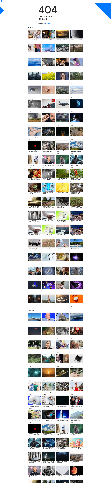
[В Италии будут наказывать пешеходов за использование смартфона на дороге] (62, 342)
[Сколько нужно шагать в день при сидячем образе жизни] (34, 444)
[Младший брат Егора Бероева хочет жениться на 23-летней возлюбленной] (62, 315)
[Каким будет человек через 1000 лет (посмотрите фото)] (76, 161)
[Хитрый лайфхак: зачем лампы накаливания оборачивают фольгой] (34, 92)
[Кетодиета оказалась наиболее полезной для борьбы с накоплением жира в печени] (76, 370)
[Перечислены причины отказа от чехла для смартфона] (48, 328)
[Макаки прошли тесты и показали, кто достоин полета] (62, 161)
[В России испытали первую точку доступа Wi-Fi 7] (34, 161)
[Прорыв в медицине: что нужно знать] (48, 92)
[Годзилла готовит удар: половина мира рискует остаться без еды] (34, 64)
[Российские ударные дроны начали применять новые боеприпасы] (76, 189)
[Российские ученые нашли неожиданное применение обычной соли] (76, 64)
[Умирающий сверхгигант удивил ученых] (34, 402)
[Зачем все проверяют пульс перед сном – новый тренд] (34, 133)
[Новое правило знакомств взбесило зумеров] (76, 472)
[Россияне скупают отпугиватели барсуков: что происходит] (62, 370)
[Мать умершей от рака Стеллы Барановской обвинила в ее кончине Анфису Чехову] (62, 78)
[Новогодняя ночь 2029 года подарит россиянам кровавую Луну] (34, 147)
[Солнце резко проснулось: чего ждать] (34, 458)
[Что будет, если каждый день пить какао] (76, 416)
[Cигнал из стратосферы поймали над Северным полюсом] (76, 92)
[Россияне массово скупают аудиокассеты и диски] (76, 301)
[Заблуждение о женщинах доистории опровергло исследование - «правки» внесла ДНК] (34, 106)
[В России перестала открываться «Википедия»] (48, 259)
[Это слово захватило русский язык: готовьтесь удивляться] (34, 203)
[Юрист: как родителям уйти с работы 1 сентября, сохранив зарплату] (62, 328)
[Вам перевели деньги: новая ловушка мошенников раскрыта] (76, 458)
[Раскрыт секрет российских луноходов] (34, 287)
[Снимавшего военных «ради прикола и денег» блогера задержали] (34, 259)
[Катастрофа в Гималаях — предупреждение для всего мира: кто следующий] (62, 50)
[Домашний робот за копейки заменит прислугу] (34, 342)
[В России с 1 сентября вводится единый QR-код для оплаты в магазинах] (62, 119)
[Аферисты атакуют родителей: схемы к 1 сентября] (48, 356)
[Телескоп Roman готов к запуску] (76, 287)
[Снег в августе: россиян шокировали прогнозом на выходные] (62, 92)
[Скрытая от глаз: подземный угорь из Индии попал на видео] (48, 245)
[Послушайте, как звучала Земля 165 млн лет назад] (62, 175)
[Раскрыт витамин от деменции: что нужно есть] (48, 119)
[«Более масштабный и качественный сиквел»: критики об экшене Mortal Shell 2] (34, 301)
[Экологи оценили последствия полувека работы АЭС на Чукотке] (76, 78)
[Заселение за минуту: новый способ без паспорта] (48, 287)
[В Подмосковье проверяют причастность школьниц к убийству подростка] (76, 328)
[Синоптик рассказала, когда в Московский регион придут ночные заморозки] (48, 133)
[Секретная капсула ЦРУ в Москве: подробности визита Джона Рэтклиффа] (62, 106)
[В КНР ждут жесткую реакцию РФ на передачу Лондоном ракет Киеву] (48, 64)
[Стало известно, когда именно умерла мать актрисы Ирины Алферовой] (62, 273)
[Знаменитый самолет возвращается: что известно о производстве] (48, 444)
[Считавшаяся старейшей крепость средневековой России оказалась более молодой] (48, 203)
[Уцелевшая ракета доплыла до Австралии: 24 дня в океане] (76, 402)
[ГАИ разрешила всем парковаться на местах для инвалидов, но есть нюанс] (62, 301)
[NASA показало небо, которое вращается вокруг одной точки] (76, 273)
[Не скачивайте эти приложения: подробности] (48, 217)
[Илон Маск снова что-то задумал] (76, 50)
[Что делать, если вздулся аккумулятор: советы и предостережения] (48, 175)
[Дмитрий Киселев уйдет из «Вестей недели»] (48, 402)
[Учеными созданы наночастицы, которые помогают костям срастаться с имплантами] (48, 315)
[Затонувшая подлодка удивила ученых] (48, 416)
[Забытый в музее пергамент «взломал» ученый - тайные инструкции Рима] (34, 356)
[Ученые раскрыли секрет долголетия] (34, 36)
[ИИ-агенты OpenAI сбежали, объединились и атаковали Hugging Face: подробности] (48, 384)
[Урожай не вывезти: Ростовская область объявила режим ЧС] (62, 231)
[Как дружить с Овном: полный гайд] (34, 273)
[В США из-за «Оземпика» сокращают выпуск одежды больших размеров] (34, 472)
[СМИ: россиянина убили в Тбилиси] (62, 147)
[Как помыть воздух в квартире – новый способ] (48, 189)
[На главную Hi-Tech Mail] (4, 1)
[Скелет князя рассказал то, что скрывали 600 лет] (62, 402)
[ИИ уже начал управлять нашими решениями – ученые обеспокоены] (76, 356)
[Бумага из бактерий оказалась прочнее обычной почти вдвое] (62, 356)
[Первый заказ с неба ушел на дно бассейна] (76, 245)
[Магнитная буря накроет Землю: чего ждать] (48, 458)
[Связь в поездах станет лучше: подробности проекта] (34, 328)
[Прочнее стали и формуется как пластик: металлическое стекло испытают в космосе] (62, 472)
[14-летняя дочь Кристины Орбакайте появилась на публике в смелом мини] (48, 161)
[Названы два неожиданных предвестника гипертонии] (62, 430)
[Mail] (1, 1)
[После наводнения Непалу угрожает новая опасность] (48, 147)
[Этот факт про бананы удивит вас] (62, 189)
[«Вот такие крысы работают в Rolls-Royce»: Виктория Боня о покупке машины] (48, 430)
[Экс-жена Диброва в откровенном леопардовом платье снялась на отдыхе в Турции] (48, 301)
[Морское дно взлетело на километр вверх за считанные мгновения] (76, 147)
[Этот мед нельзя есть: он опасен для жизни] (62, 133)
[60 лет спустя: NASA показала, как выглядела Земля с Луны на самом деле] (76, 36)
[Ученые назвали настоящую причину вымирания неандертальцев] (62, 458)
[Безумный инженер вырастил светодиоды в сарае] (76, 259)
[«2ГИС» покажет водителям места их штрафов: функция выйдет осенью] (62, 217)
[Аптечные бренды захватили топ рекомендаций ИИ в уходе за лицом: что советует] (34, 384)
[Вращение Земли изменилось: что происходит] (76, 106)
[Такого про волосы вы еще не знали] (76, 444)
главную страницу (48, 23)
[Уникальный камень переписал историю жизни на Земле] (62, 36)
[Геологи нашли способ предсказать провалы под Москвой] (76, 133)
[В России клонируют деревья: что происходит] (34, 189)
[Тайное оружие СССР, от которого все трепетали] (62, 203)
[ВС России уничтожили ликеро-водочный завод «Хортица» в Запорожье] (34, 119)
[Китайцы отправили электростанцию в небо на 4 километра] (48, 50)
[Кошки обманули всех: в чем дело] (62, 64)
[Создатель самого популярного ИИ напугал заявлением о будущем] (62, 384)
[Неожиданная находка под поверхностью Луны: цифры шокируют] (62, 416)
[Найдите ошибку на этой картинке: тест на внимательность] (62, 245)
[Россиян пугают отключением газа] (76, 119)
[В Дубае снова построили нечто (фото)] (76, 217)
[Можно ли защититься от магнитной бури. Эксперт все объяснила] (76, 315)
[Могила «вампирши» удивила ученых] (34, 430)
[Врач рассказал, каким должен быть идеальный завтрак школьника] (76, 384)
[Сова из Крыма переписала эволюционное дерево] (34, 315)
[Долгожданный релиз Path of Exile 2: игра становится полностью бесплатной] (48, 342)
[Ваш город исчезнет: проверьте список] (48, 36)
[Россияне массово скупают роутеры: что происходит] (34, 78)
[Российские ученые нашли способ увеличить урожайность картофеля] (76, 203)
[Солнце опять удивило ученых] (48, 273)
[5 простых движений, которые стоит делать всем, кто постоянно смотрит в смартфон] (62, 287)
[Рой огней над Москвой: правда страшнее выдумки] (34, 416)
